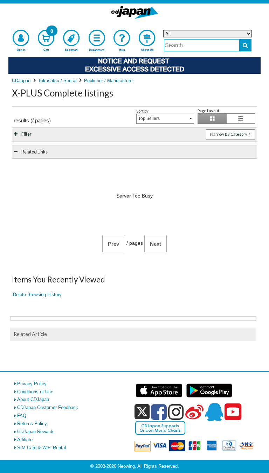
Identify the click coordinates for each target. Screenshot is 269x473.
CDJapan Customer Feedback (47, 407)
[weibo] (194, 412)
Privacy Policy (32, 383)
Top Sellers (149, 118)
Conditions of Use (35, 391)
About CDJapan (33, 399)
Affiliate (25, 439)
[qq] (214, 412)
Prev (113, 244)
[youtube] (233, 412)
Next (155, 244)
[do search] (245, 45)
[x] (142, 412)
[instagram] (176, 412)
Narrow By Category (229, 134)
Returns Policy (32, 423)
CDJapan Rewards (36, 431)
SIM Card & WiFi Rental (41, 447)
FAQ (21, 415)
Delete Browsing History (37, 294)
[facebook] (159, 412)
